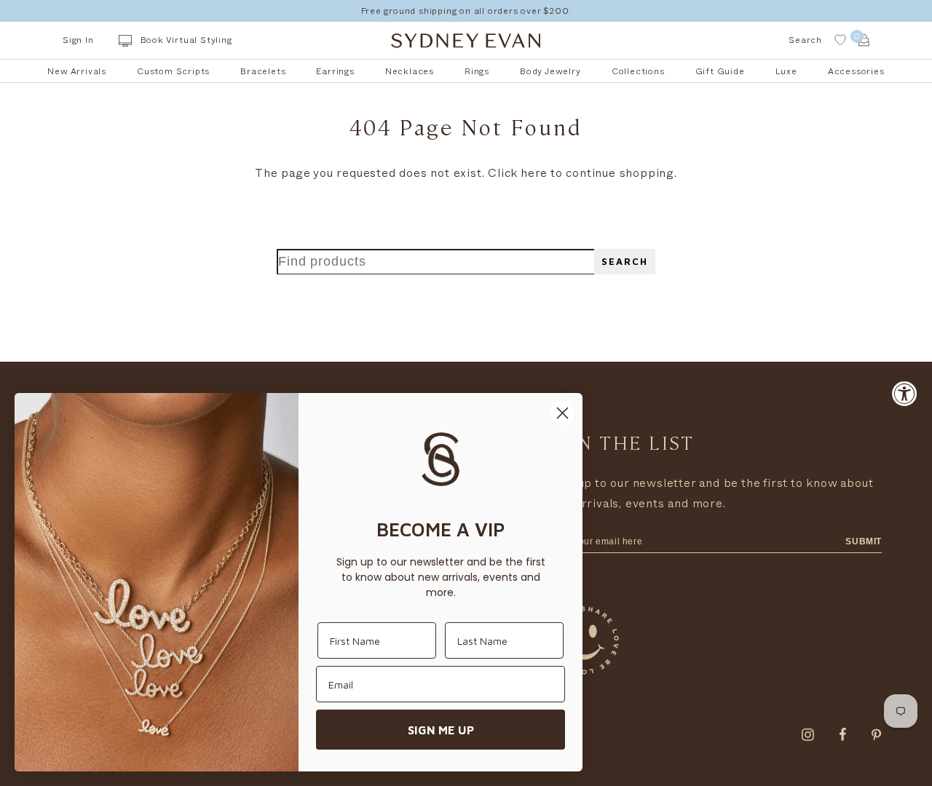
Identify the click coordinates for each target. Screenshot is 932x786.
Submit (863, 541)
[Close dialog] (562, 413)
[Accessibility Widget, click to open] (904, 393)
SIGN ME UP (441, 730)
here (534, 173)
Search (624, 261)
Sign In (78, 40)
